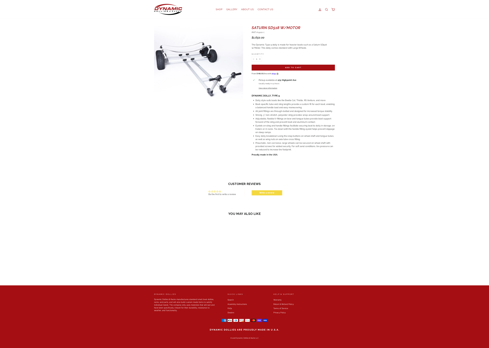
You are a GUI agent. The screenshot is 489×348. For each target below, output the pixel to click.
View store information (268, 88)
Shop (219, 9)
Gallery (231, 9)
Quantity (258, 54)
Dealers (231, 313)
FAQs (230, 308)
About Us (247, 9)
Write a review (266, 193)
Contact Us (265, 9)
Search (231, 300)
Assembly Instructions (237, 304)
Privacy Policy (279, 313)
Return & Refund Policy (283, 304)
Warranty (277, 300)
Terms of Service (280, 308)
